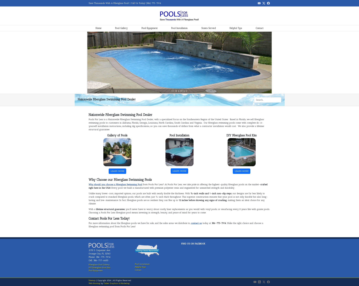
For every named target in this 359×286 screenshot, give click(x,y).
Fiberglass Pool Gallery (99, 265)
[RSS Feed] (259, 282)
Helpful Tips (236, 28)
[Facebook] (268, 3)
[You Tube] (259, 3)
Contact (260, 28)
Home (98, 28)
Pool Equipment (149, 28)
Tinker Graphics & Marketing (117, 283)
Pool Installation (179, 28)
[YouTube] (255, 282)
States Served (208, 28)
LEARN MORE (117, 171)
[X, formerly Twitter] (263, 3)
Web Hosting (94, 283)
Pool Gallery (121, 28)
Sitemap (92, 280)
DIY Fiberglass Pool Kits (99, 267)
